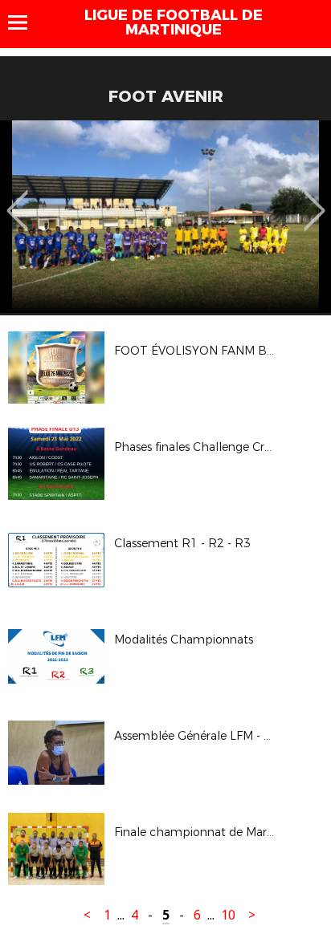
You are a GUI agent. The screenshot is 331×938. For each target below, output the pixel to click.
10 (228, 915)
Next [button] (314, 199)
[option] (165, 216)
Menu (25, 22)
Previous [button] (17, 199)
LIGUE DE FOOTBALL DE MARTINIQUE (173, 22)
